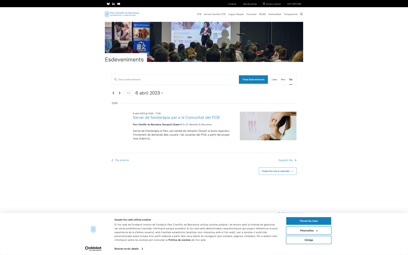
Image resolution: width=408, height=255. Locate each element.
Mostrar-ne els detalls (126, 248)
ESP (294, 4)
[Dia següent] (120, 93)
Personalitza (307, 230)
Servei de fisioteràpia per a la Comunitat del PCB (176, 117)
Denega (309, 240)
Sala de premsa (250, 4)
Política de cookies (179, 240)
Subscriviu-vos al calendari (276, 171)
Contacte (232, 4)
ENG (299, 4)
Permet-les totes (309, 221)
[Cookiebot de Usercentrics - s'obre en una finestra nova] (93, 248)
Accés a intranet (273, 4)
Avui (129, 93)
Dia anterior (122, 160)
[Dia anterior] (113, 93)
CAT (289, 4)
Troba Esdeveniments (253, 79)
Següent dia (285, 160)
